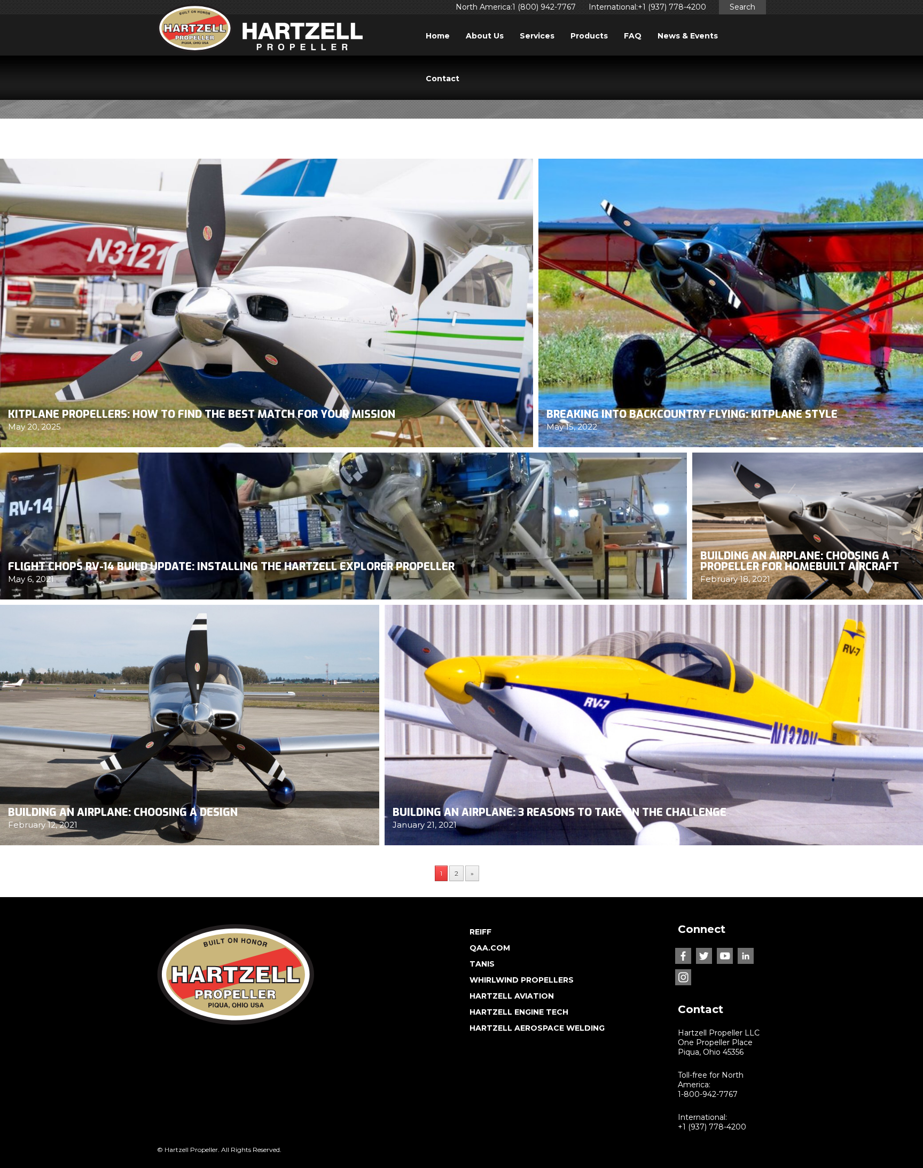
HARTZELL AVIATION (512, 996)
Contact (442, 78)
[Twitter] (704, 956)
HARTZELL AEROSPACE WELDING (537, 1028)
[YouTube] (725, 956)
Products (589, 36)
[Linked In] (746, 956)
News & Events (688, 36)
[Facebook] (683, 956)
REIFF (480, 932)
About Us (485, 36)
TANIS (482, 964)
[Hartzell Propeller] (260, 31)
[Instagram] (683, 977)
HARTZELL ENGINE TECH (519, 1012)
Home (438, 36)
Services (537, 36)
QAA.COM (490, 948)
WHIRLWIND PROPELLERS (522, 980)
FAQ (633, 36)
